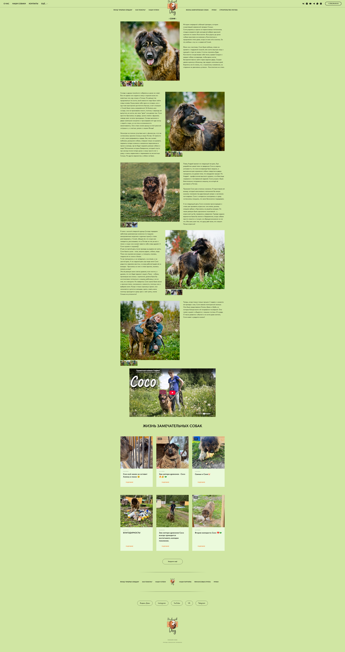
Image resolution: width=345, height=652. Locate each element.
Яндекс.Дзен (145, 603)
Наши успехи (154, 10)
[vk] (303, 4)
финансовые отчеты (202, 582)
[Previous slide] (123, 51)
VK (189, 603)
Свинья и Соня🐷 (202, 474)
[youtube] (310, 4)
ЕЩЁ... (43, 4)
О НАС (6, 4)
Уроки (214, 10)
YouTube (177, 603)
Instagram (162, 603)
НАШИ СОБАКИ (19, 4)
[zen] (321, 4)
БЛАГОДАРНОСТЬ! (131, 533)
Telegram (201, 603)
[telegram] (314, 4)
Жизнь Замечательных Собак (197, 10)
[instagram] (307, 4)
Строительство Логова (228, 10)
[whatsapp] (317, 4)
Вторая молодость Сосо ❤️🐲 (208, 533)
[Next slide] (176, 51)
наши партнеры (185, 582)
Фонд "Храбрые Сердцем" (122, 10)
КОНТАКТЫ (33, 4)
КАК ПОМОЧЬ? (140, 10)
